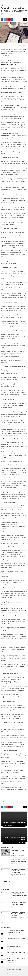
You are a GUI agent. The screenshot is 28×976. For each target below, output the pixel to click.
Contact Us (10, 969)
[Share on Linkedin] (12, 19)
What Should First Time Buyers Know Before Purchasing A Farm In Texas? (19, 893)
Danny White (15, 917)
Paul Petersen (9, 14)
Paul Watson (15, 906)
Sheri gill (14, 855)
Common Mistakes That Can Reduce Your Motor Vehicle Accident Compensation (16, 946)
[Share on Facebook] (2, 19)
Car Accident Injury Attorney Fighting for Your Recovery (19, 860)
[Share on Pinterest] (9, 19)
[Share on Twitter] (5, 19)
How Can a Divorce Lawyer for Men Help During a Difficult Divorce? (18, 871)
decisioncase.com (18, 973)
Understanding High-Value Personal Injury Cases (18, 903)
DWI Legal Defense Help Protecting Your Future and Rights (18, 851)
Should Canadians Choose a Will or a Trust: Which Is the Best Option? (18, 914)
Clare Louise (15, 897)
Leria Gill (14, 863)
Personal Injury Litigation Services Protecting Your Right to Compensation (15, 932)
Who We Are (18, 969)
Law (2, 5)
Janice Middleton (16, 874)
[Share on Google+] (7, 19)
